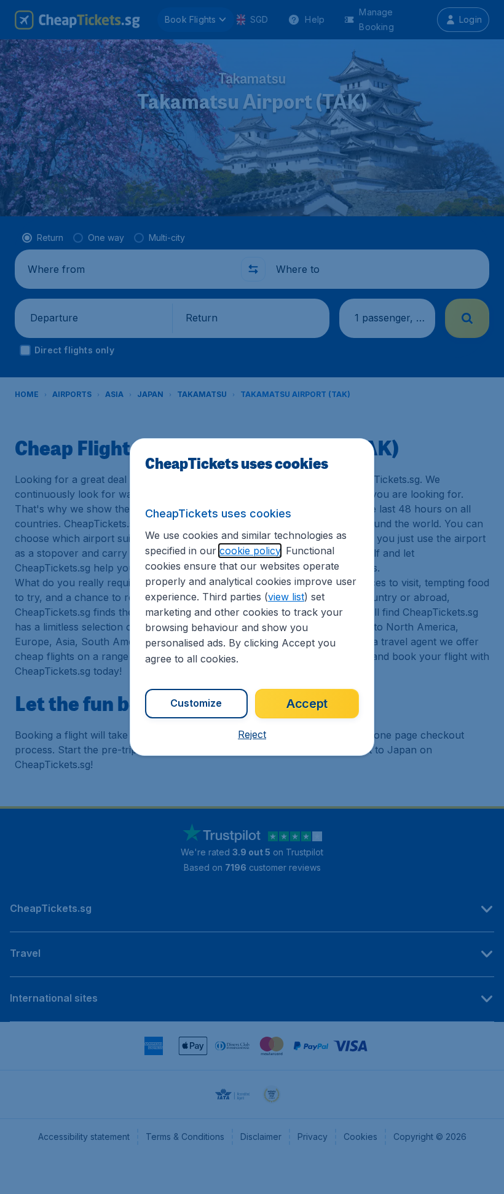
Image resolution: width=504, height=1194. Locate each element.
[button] (252, 734)
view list (286, 597)
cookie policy (249, 550)
